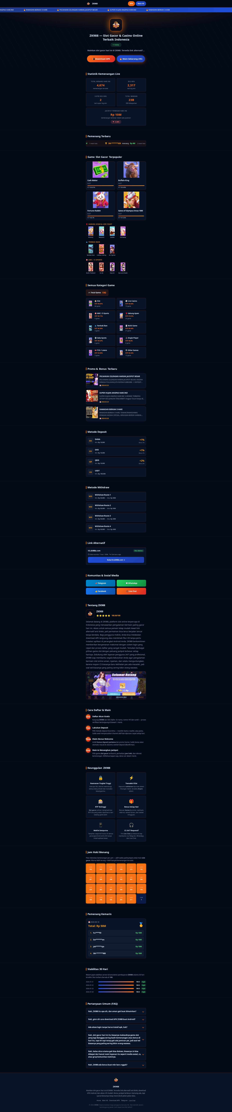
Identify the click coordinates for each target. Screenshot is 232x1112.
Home (99, 1100)
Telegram (124, 1100)
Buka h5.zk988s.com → (116, 560)
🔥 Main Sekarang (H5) (130, 58)
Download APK (114, 1100)
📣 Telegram (100, 583)
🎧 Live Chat (131, 591)
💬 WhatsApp (131, 583)
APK (131, 3)
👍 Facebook (100, 591)
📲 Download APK (101, 58)
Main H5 (141, 3)
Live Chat (132, 1101)
